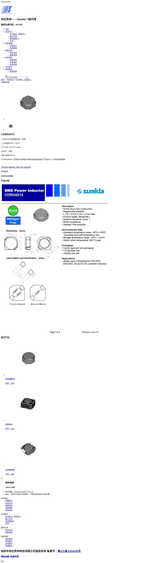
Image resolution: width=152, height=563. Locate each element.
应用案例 (13, 48)
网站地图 (5, 556)
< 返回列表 (5, 82)
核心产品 (13, 36)
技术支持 (13, 53)
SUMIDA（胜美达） (18, 34)
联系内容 (13, 71)
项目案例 (8, 43)
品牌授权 (8, 508)
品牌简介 (8, 501)
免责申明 (14, 556)
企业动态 (13, 60)
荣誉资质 (8, 510)
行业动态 (13, 62)
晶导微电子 (14, 39)
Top (2, 561)
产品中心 (8, 32)
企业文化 (8, 503)
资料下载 (19, 167)
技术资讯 (8, 57)
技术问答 (13, 64)
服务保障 (13, 55)
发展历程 (8, 505)
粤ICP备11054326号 (69, 551)
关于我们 (8, 67)
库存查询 (4, 167)
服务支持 (8, 50)
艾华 (11, 41)
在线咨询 (27, 167)
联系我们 (8, 69)
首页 (7, 29)
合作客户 (13, 46)
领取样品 (12, 167)
